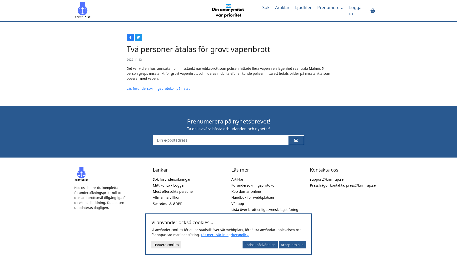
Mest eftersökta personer (173, 191)
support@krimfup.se (326, 179)
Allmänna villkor (166, 197)
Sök (265, 7)
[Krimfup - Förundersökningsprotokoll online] (138, 10)
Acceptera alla (292, 244)
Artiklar (282, 7)
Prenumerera (330, 7)
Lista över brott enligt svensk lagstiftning (264, 209)
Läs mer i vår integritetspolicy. (225, 234)
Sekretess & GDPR (167, 203)
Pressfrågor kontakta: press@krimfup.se (343, 185)
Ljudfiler (303, 7)
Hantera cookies (166, 244)
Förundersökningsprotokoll (253, 185)
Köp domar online (246, 191)
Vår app (237, 203)
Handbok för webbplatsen (252, 197)
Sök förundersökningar (172, 179)
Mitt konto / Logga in (170, 185)
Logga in (355, 10)
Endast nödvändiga (260, 244)
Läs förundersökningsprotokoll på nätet (158, 88)
